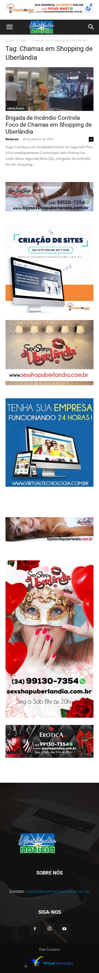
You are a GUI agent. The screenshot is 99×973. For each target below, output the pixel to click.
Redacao (12, 139)
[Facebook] (34, 929)
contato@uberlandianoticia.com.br (58, 891)
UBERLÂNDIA (15, 108)
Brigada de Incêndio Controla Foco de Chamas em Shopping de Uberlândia (49, 125)
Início (9, 40)
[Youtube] (64, 929)
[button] (9, 27)
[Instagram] (49, 928)
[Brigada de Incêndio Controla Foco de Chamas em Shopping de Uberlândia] (50, 89)
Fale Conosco (49, 949)
